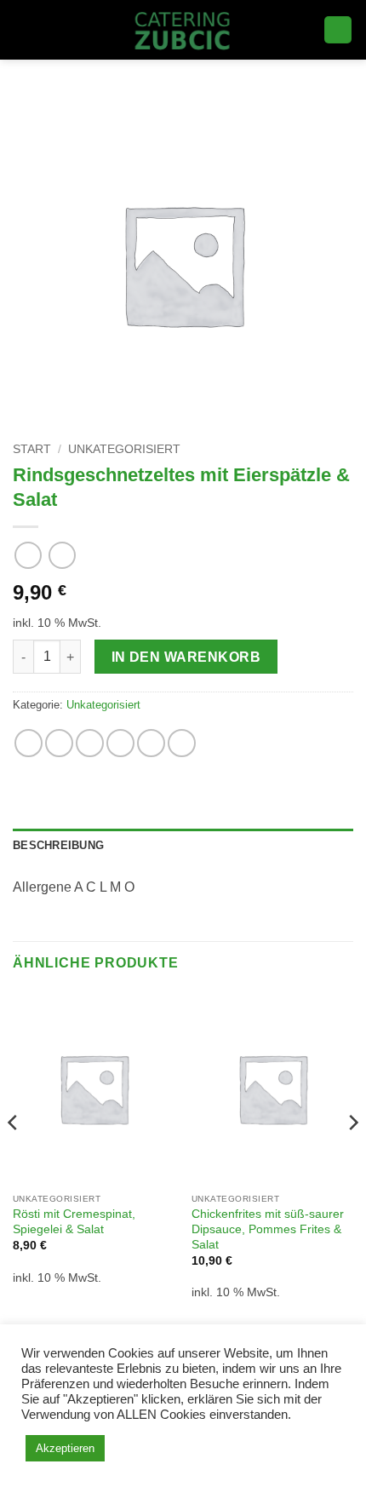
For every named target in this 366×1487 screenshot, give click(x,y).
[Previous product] (62, 555)
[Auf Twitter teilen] (90, 743)
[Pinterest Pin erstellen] (151, 743)
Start (32, 449)
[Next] (352, 1157)
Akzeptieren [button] (65, 1448)
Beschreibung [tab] (58, 845)
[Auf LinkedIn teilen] (182, 743)
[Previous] (13, 1157)
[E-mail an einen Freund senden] (120, 743)
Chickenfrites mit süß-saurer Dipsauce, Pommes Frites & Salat (268, 1229)
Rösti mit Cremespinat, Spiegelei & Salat (74, 1222)
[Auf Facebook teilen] (59, 743)
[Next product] (27, 555)
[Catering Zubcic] (183, 30)
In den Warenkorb (186, 657)
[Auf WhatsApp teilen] (28, 743)
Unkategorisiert (124, 449)
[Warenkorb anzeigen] (338, 30)
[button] (23, 29)
